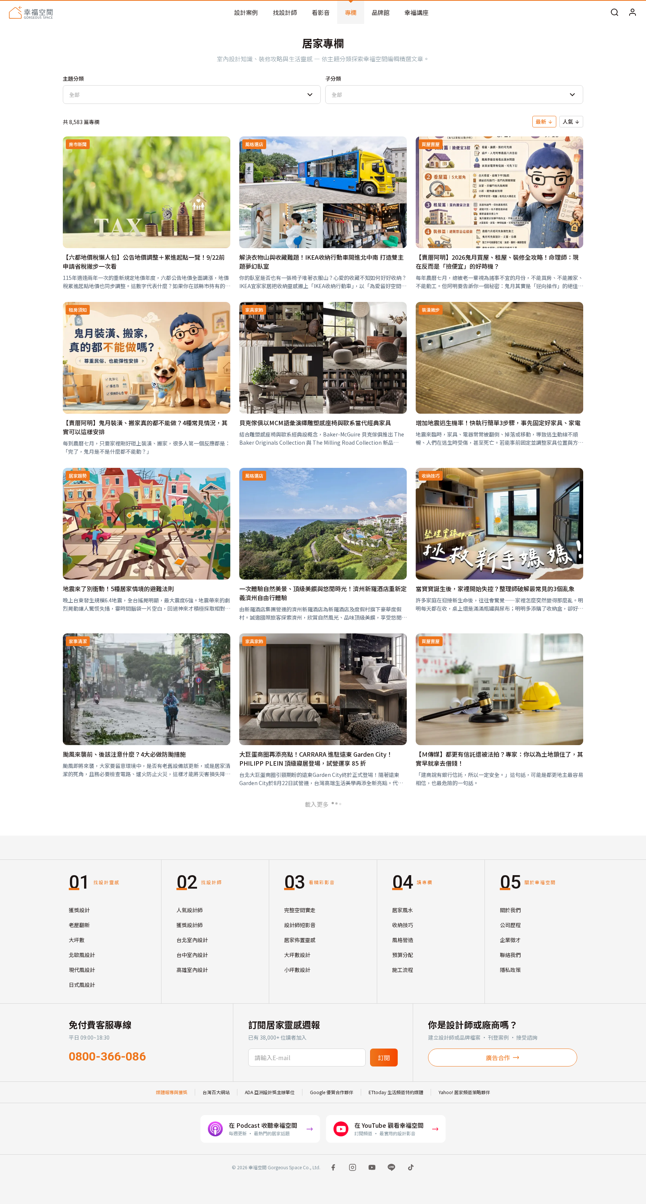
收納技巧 (402, 925)
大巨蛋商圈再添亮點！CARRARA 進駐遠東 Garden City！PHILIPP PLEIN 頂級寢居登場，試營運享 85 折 (316, 759)
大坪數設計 (297, 954)
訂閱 (384, 1057)
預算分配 (402, 954)
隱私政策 (510, 969)
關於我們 (510, 910)
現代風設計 (82, 969)
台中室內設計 (192, 954)
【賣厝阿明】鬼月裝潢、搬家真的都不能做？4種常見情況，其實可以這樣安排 (145, 427)
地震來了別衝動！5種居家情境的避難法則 (118, 588)
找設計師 (285, 12)
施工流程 (402, 969)
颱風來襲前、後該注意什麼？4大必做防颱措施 (124, 754)
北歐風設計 (82, 954)
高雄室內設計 (192, 969)
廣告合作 (498, 1057)
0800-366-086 (107, 1056)
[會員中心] (632, 12)
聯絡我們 (510, 954)
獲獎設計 (79, 910)
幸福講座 (416, 12)
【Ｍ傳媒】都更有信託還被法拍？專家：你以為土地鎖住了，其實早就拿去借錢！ (499, 759)
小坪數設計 (297, 969)
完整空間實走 (300, 910)
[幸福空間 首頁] (31, 12)
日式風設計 (82, 984)
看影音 (321, 12)
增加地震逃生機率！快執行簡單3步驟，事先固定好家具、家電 (498, 422)
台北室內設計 (192, 940)
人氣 (568, 121)
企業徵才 (510, 940)
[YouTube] (372, 1167)
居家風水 (402, 910)
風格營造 (402, 940)
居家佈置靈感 (300, 940)
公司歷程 (510, 925)
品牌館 (381, 12)
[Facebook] (333, 1167)
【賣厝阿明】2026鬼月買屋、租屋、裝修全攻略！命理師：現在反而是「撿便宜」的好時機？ (497, 262)
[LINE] (391, 1167)
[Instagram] (352, 1167)
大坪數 (76, 940)
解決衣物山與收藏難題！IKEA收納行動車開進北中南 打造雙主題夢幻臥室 (321, 262)
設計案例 (246, 12)
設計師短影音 (300, 925)
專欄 (351, 12)
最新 (541, 121)
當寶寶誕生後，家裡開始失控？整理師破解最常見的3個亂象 (495, 588)
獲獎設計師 (189, 925)
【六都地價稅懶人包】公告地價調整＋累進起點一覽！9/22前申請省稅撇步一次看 (144, 262)
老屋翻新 (79, 925)
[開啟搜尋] (614, 12)
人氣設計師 (189, 910)
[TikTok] (411, 1167)
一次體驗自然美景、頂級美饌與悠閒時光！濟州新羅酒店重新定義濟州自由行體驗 (323, 593)
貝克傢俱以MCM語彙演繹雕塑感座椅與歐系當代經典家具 (315, 422)
